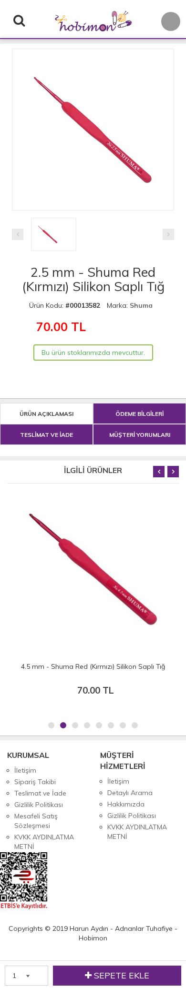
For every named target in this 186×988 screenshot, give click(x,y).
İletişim (25, 770)
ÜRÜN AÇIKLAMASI (46, 413)
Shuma (141, 305)
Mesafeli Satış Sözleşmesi (36, 821)
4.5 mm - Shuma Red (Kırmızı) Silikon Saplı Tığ (93, 666)
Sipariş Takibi (35, 781)
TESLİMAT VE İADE (46, 434)
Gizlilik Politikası (38, 804)
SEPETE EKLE (120, 975)
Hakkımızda (126, 804)
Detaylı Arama (130, 792)
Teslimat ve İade (40, 793)
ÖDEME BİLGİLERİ (139, 413)
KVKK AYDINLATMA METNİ (44, 842)
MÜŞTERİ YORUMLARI (139, 434)
